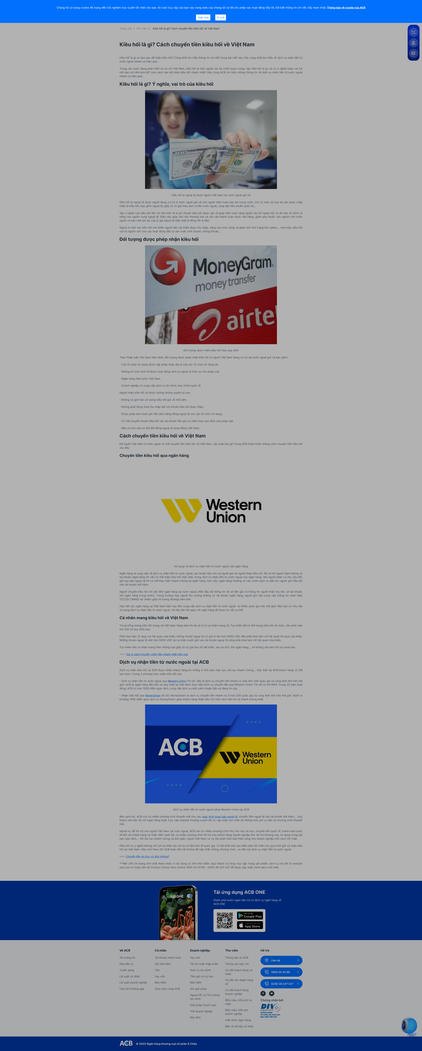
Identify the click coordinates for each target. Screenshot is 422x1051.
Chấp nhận (203, 17)
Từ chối (220, 17)
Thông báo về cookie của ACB (346, 7)
